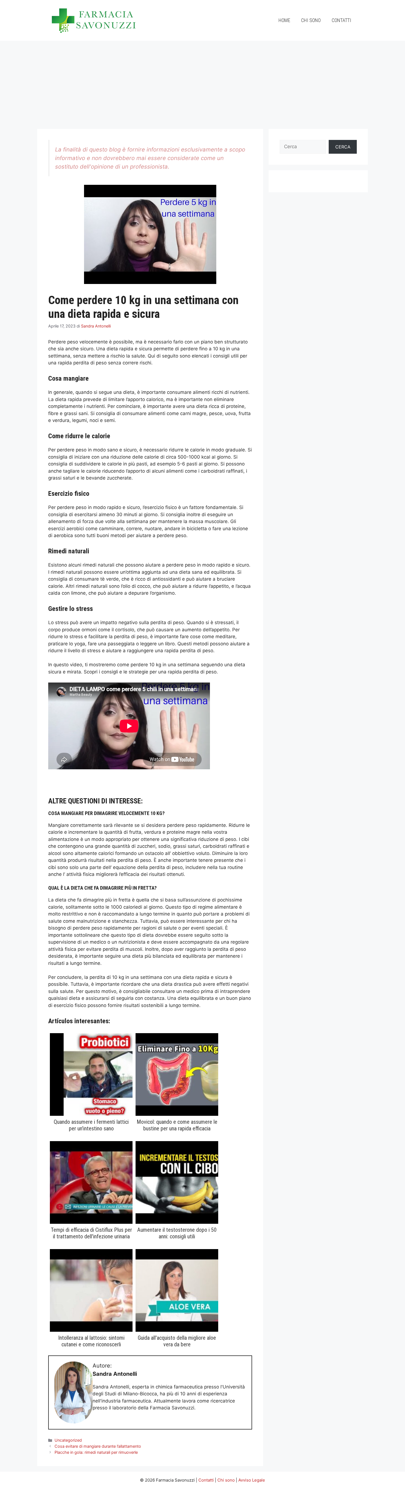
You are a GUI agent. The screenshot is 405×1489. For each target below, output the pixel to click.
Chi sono (311, 20)
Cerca (342, 147)
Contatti (341, 20)
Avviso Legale (251, 1480)
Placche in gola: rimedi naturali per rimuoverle (96, 1452)
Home (284, 20)
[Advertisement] (202, 82)
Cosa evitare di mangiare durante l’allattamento (98, 1446)
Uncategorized (68, 1440)
